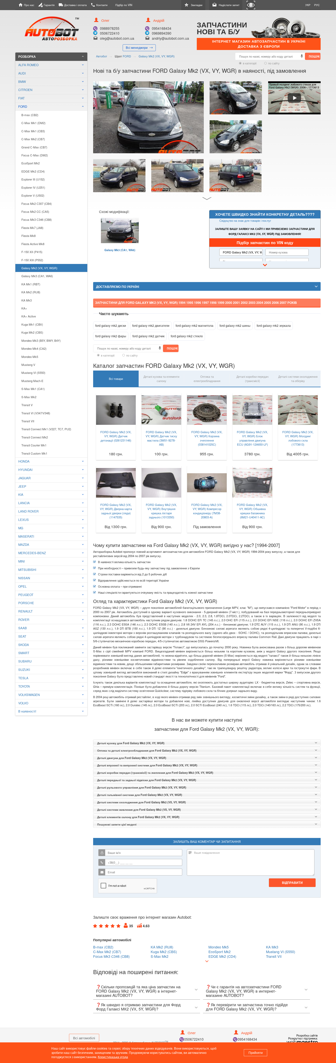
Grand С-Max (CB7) (34, 147)
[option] (120, 240)
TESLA (23, 678)
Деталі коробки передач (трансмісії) (252, 378)
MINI (21, 561)
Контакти (99, 5)
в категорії (249, 63)
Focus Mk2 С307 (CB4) (36, 204)
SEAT (22, 636)
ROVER (23, 619)
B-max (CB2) (29, 115)
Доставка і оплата (73, 5)
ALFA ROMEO (28, 65)
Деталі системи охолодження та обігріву (298, 378)
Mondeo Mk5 (29, 357)
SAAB (22, 628)
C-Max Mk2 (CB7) (33, 139)
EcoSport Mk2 (30, 163)
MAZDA (23, 544)
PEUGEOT (25, 594)
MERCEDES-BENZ (32, 553)
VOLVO (23, 703)
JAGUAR (24, 478)
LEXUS (23, 519)
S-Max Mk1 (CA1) (33, 389)
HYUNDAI (25, 469)
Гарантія (46, 5)
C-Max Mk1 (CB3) (33, 131)
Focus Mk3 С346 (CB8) (36, 219)
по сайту (274, 63)
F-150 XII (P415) (31, 252)
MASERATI (26, 536)
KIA (20, 494)
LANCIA (24, 503)
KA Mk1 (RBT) (30, 284)
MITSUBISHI (27, 569)
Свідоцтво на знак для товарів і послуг (245, 220)
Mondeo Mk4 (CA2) (33, 348)
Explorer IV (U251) (33, 187)
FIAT (21, 98)
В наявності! (27, 711)
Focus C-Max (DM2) (34, 155)
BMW (22, 81)
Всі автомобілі (84, 1037)
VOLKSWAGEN (29, 694)
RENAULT (25, 611)
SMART (23, 653)
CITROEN (25, 90)
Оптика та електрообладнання (207, 378)
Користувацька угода (113, 1057)
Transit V (27, 405)
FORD (51, 106)
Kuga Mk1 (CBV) (32, 324)
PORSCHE (26, 603)
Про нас (26, 5)
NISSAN (24, 578)
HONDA (24, 461)
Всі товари (116, 379)
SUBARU (25, 661)
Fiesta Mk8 (28, 236)
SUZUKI (24, 669)
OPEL (22, 586)
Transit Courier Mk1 (33, 445)
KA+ (24, 308)
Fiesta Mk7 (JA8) (32, 228)
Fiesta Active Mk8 (32, 244)
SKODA (23, 644)
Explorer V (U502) (32, 195)
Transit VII (27, 421)
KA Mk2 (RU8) (30, 292)
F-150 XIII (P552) (32, 260)
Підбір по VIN (123, 5)
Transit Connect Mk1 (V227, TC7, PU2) (46, 429)
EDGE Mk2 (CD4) (33, 171)
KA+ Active (28, 316)
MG (20, 528)
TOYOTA (24, 686)
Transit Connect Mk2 (34, 437)
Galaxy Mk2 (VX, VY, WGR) (39, 268)
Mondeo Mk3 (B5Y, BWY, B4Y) (41, 340)
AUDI (22, 73)
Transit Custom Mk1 (34, 453)
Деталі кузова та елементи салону (161, 378)
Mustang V (28, 365)
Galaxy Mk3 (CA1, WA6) (37, 276)
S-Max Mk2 (28, 397)
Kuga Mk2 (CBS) (32, 332)
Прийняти (255, 1052)
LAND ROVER (28, 511)
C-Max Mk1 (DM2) (33, 123)
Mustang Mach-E (32, 381)
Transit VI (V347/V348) (35, 413)
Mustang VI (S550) (33, 373)
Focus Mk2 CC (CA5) (35, 211)
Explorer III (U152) (33, 179)
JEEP (22, 486)
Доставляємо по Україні (117, 286)
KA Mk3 (26, 300)
